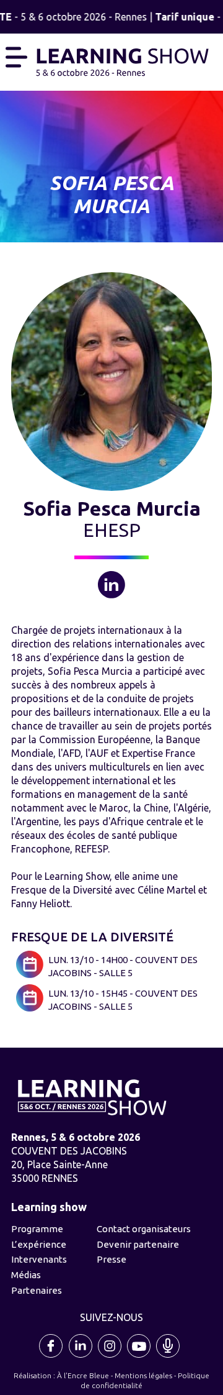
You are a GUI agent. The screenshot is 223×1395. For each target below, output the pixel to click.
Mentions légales (143, 1375)
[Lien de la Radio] (168, 1356)
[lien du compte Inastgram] (110, 1356)
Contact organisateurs (144, 1228)
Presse (111, 1259)
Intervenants (39, 1259)
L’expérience (38, 1244)
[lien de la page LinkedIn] (81, 1356)
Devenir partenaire (138, 1244)
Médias (26, 1274)
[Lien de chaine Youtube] (139, 1356)
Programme (37, 1228)
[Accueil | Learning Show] (122, 60)
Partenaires (36, 1290)
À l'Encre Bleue (83, 1375)
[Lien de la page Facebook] (52, 1356)
